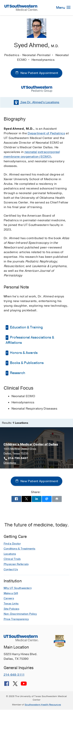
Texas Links (11, 603)
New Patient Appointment (39, 73)
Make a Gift (11, 593)
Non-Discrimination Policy (20, 614)
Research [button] (17, 373)
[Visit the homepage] (21, 7)
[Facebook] (7, 685)
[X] (15, 685)
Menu (61, 7)
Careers (9, 598)
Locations (40, 102)
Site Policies (11, 609)
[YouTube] (24, 685)
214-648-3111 (14, 675)
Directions (10, 463)
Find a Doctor (12, 543)
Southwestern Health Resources (43, 704)
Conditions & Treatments (19, 549)
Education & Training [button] (26, 327)
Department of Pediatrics (46, 133)
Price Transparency (16, 619)
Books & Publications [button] (26, 362)
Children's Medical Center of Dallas (31, 444)
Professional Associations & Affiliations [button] (30, 340)
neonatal (31, 152)
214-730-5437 (18, 458)
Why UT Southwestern (18, 588)
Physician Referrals (16, 564)
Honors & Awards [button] (23, 352)
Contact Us (11, 569)
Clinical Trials (12, 559)
